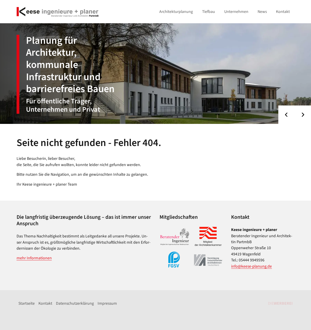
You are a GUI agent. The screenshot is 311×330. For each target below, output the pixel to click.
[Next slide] (303, 114)
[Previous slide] (286, 114)
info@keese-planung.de (251, 266)
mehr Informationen (34, 258)
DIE (280, 303)
